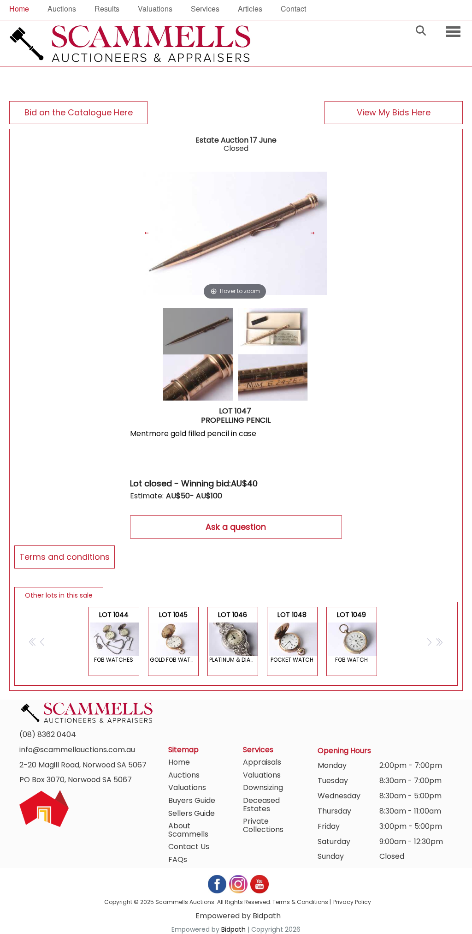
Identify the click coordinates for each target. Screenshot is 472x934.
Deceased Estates (261, 804)
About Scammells (188, 829)
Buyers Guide (191, 800)
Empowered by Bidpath (238, 915)
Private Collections (263, 825)
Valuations (155, 8)
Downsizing (263, 787)
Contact (293, 8)
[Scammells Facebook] (217, 884)
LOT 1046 (233, 637)
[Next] (318, 233)
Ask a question (236, 527)
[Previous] (152, 233)
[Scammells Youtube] (259, 884)
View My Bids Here (394, 112)
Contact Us (188, 846)
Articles (250, 8)
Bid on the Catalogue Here (78, 112)
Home (19, 8)
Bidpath (233, 929)
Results (106, 8)
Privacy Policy (352, 902)
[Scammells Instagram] (238, 884)
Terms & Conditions (300, 902)
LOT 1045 (174, 637)
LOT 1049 (351, 637)
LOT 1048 (292, 637)
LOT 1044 (113, 637)
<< (33, 642)
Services (205, 8)
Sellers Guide (191, 813)
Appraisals (262, 762)
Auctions (61, 8)
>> (439, 642)
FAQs (177, 859)
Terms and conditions (64, 557)
